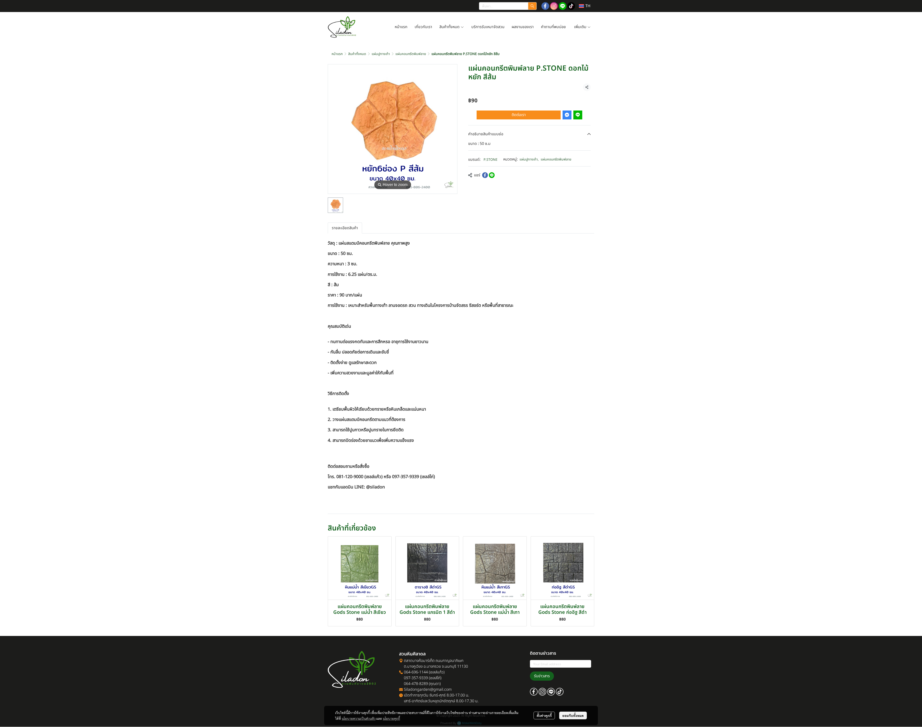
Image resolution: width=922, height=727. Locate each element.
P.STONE (490, 159)
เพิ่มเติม (580, 27)
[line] (562, 6)
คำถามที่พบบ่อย (554, 27)
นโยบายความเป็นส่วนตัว (359, 718)
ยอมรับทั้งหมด (573, 715)
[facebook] (545, 6)
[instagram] (554, 6)
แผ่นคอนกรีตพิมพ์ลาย (410, 53)
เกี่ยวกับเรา (423, 27)
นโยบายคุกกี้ (391, 718)
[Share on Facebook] (485, 175)
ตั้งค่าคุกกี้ (544, 715)
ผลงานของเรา (523, 27)
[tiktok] (571, 6)
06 (405, 672)
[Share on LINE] (492, 175)
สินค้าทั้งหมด (450, 27)
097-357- (409, 678)
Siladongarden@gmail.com (428, 689)
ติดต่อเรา (519, 115)
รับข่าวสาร (542, 676)
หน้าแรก (401, 27)
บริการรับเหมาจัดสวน (487, 27)
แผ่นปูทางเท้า (381, 53)
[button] (508, 6)
